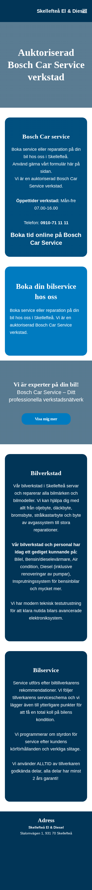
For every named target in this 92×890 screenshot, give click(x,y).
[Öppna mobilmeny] (84, 11)
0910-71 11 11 (54, 222)
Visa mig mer (46, 419)
